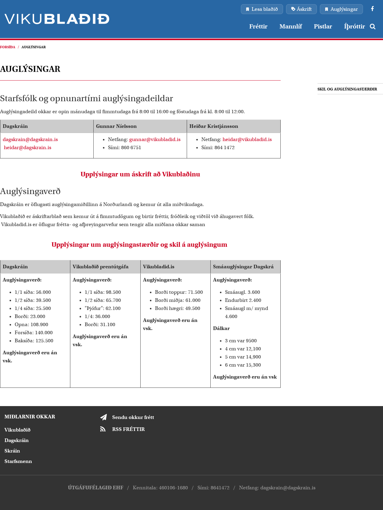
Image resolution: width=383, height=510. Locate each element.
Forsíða (7, 47)
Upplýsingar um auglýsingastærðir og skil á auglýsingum (140, 244)
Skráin (12, 451)
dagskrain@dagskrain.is (30, 139)
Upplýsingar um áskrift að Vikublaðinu (140, 174)
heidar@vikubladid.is (247, 139)
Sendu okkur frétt (133, 417)
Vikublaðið (17, 430)
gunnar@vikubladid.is (154, 139)
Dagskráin (16, 440)
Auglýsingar (34, 47)
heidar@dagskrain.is (27, 147)
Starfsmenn (18, 461)
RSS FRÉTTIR (128, 429)
